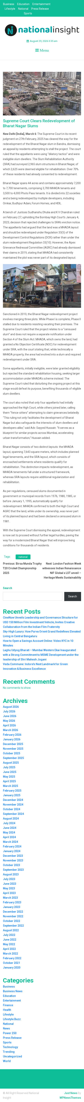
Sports (28, 13)
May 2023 (9, 888)
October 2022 (11, 921)
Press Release (40, 8)
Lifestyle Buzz (12, 1019)
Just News (70, 1093)
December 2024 (13, 799)
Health (7, 1009)
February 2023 (12, 902)
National (23, 8)
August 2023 (11, 874)
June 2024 (9, 827)
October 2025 (11, 753)
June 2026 (9, 716)
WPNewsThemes (70, 1097)
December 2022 (13, 911)
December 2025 (13, 744)
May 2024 (9, 832)
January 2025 (11, 795)
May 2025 (9, 776)
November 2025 (13, 748)
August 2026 (11, 706)
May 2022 (9, 944)
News (6, 1028)
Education (23, 4)
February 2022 (12, 958)
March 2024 (10, 841)
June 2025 (9, 772)
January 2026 (11, 739)
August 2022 (11, 930)
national (23, 556)
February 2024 (12, 846)
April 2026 (9, 725)
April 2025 (9, 781)
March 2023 (10, 897)
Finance (8, 1005)
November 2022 (13, 916)
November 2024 (13, 804)
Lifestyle (10, 8)
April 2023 (9, 893)
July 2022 (9, 935)
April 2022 (9, 948)
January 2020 (11, 967)
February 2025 (12, 790)
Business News (12, 991)
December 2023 (13, 855)
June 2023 (9, 883)
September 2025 (13, 758)
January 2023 (11, 907)
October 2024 (11, 809)
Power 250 (9, 1033)
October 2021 (11, 962)
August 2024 (11, 818)
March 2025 (10, 786)
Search (7, 588)
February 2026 (12, 734)
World (7, 1061)
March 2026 (10, 730)
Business (8, 4)
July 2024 (9, 823)
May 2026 (9, 720)
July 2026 (9, 711)
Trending (9, 1051)
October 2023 (11, 865)
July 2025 (9, 767)
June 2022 (9, 939)
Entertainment (41, 4)
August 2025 (11, 762)
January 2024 (11, 851)
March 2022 (10, 953)
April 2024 (9, 837)
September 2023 (13, 869)
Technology (10, 1047)
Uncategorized (12, 1056)
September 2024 (13, 813)
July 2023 (9, 879)
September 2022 (13, 925)
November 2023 (13, 860)
